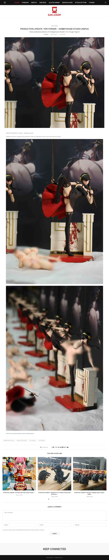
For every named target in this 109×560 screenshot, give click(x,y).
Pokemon (25, 2)
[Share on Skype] (64, 447)
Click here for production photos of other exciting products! (20, 433)
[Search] (105, 2)
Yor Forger (42, 440)
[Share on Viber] (65, 447)
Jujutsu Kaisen (54, 2)
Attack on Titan (80, 2)
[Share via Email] (67, 447)
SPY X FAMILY (33, 440)
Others (91, 2)
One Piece (42, 2)
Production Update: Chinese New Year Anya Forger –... (19, 492)
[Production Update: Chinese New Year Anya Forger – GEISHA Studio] (19, 473)
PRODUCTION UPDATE (22, 440)
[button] (4, 478)
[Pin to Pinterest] (58, 447)
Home (17, 2)
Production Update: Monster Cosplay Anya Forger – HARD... (89, 493)
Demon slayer (67, 2)
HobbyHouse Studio (9, 440)
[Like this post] (53, 447)
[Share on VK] (60, 447)
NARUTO (34, 2)
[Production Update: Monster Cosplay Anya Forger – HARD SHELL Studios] (89, 473)
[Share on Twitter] (56, 447)
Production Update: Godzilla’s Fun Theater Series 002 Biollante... (54, 493)
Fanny (46, 34)
